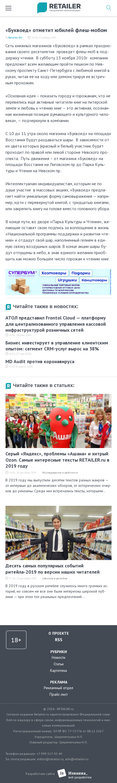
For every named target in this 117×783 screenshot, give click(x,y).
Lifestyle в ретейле (54, 578)
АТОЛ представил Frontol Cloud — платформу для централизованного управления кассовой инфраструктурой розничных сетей (55, 324)
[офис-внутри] (58, 271)
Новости (58, 657)
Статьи (59, 663)
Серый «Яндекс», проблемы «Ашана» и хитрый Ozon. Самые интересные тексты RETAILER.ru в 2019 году (57, 459)
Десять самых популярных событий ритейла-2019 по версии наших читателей (52, 569)
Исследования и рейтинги (60, 472)
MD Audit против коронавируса (39, 361)
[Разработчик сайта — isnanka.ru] (74, 774)
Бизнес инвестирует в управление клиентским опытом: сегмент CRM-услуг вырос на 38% (56, 346)
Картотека (58, 670)
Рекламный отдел (58, 687)
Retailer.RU (15, 37)
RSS (58, 639)
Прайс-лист (59, 694)
